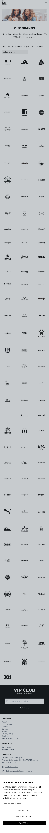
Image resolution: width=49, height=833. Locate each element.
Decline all (24, 810)
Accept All (24, 823)
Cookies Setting (24, 817)
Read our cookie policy (12, 803)
